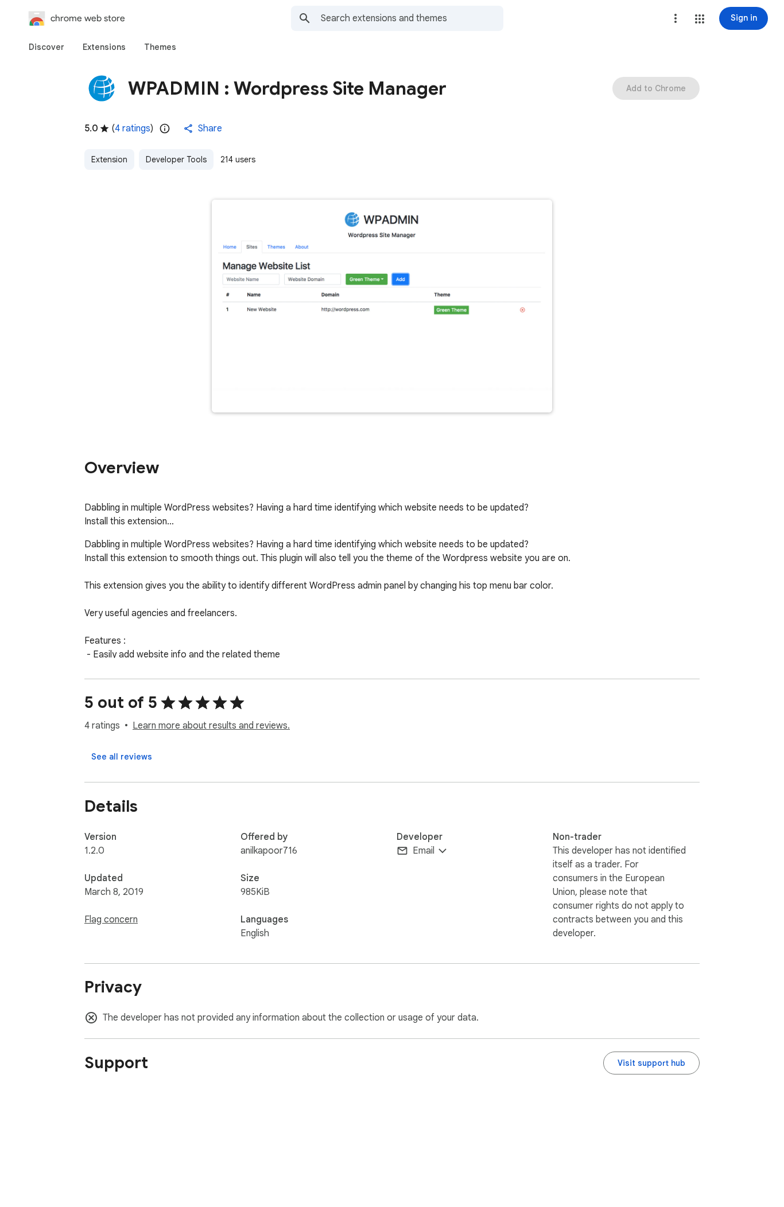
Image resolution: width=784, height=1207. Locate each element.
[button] (699, 18)
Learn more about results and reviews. (211, 725)
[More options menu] (675, 18)
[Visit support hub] (651, 1063)
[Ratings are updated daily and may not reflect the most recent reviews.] (164, 128)
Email (423, 850)
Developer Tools (176, 159)
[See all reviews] (121, 756)
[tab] (46, 47)
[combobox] (412, 18)
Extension (109, 159)
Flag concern (111, 919)
